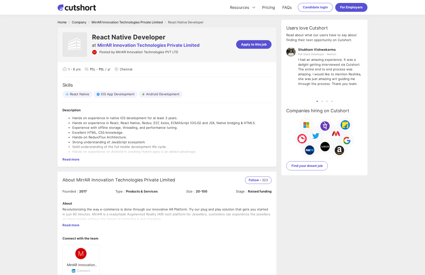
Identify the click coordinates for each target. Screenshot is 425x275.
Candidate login (315, 7)
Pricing (268, 7)
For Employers (351, 7)
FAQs (287, 7)
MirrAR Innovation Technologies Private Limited (148, 45)
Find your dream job (307, 166)
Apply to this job (254, 44)
